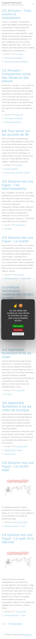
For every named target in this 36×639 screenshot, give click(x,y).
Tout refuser (18, 330)
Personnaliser (18, 334)
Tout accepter (18, 326)
